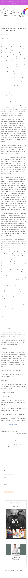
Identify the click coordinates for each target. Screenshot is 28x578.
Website (6, 484)
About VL (20, 570)
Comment (6, 450)
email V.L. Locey (23, 575)
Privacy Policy (10, 570)
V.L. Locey (8, 575)
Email (5, 477)
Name (5, 470)
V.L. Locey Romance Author (14, 12)
